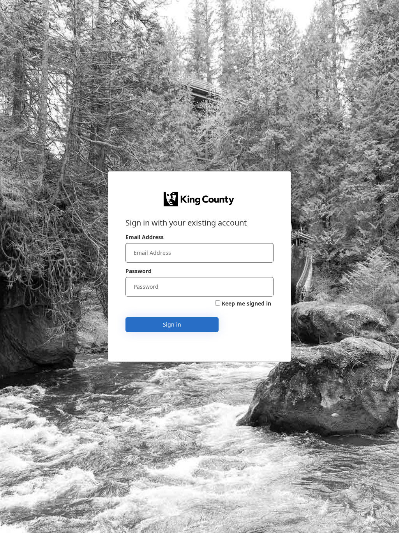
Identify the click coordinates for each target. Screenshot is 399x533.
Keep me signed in (246, 303)
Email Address (144, 237)
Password (138, 271)
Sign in (172, 324)
